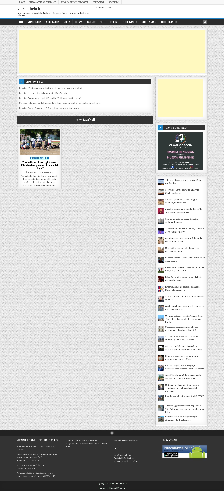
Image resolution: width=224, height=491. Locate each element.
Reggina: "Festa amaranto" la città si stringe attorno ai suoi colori (50, 88)
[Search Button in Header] (205, 22)
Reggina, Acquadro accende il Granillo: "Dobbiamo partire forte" (50, 98)
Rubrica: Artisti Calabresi (74, 2)
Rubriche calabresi (169, 21)
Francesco (32, 172)
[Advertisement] (110, 51)
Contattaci (98, 2)
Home (22, 2)
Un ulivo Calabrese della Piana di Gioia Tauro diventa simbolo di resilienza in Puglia (59, 103)
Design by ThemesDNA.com (112, 488)
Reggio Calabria (52, 21)
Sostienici (114, 2)
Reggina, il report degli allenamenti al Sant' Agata (43, 93)
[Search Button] (112, 433)
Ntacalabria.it (29, 8)
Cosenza (78, 21)
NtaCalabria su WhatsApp (42, 2)
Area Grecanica (34, 21)
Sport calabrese (149, 21)
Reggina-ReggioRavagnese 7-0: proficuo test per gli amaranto (49, 108)
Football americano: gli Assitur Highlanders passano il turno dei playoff (39, 165)
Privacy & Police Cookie (125, 461)
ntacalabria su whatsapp (126, 440)
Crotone (114, 21)
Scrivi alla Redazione (124, 458)
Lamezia (67, 21)
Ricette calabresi (130, 21)
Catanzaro (91, 21)
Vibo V (103, 21)
